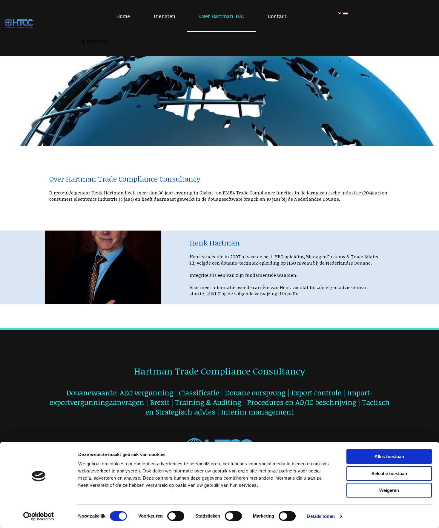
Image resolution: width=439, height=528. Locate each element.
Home (123, 16)
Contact (277, 16)
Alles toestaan (389, 456)
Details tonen (320, 516)
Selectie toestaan (389, 473)
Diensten (164, 16)
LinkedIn (289, 294)
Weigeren (389, 490)
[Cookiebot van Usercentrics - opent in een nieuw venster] (39, 516)
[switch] (175, 516)
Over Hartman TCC (221, 16)
